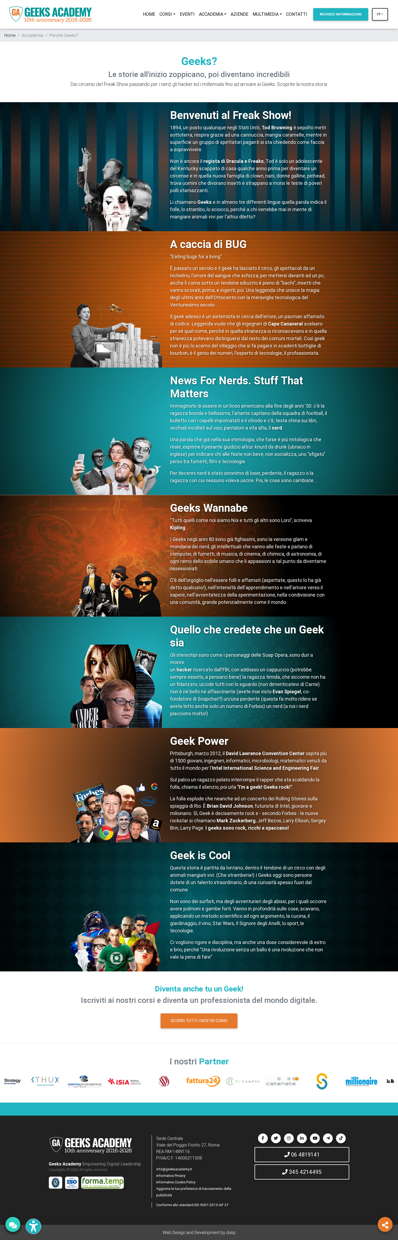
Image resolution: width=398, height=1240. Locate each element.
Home (10, 35)
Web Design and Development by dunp (199, 1232)
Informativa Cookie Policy (175, 1182)
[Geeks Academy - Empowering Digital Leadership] (50, 14)
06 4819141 (305, 1154)
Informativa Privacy (170, 1175)
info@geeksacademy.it (174, 1169)
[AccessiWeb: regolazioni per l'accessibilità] (33, 1226)
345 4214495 (305, 1171)
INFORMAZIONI (341, 14)
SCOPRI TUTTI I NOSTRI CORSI (199, 1020)
